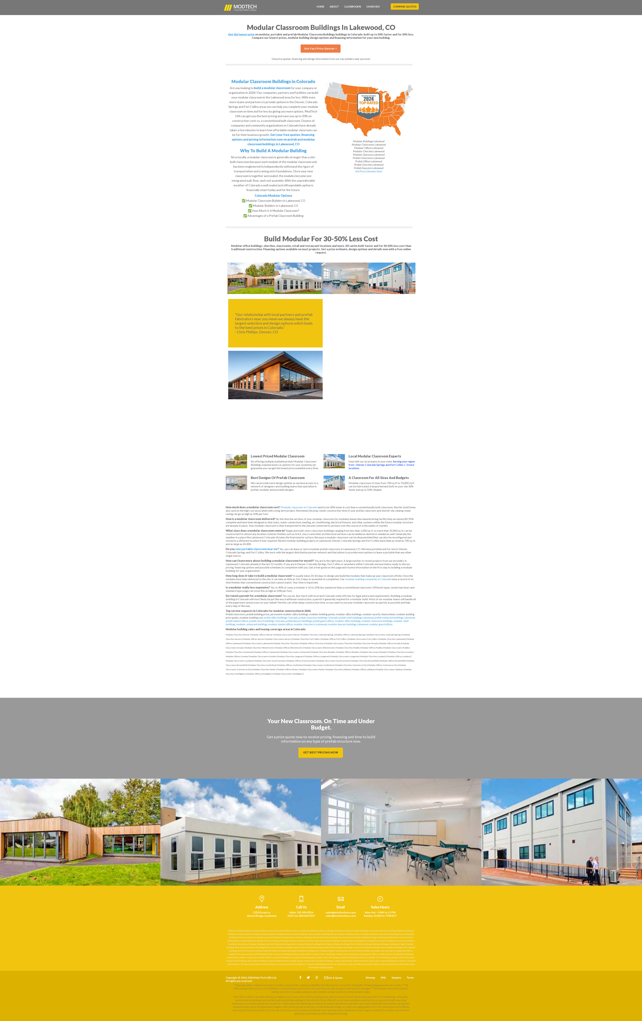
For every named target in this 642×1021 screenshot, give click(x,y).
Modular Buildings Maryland (308, 937)
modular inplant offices (280, 624)
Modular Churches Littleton (338, 669)
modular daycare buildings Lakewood (348, 624)
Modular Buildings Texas (374, 947)
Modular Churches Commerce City (351, 665)
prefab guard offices (323, 620)
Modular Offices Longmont (317, 656)
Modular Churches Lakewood (392, 639)
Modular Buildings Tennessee (349, 947)
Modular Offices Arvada (389, 643)
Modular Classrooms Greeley (262, 656)
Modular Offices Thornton (312, 643)
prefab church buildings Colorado (267, 620)
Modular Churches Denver (238, 634)
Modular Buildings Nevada (335, 941)
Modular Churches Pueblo (348, 647)
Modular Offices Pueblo (371, 647)
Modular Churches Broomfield (365, 660)
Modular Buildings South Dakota (321, 947)
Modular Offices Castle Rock (290, 665)
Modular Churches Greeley (400, 652)
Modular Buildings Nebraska (310, 941)
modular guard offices (380, 624)
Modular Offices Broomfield (392, 660)
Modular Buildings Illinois (325, 934)
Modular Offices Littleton (363, 669)
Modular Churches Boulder (323, 652)
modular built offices (404, 951)
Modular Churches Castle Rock (262, 665)
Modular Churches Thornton (286, 643)
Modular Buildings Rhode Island (262, 947)
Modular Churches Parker (264, 669)
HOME (320, 6)
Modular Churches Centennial (239, 652)
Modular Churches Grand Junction (269, 660)
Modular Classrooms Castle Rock (319, 665)
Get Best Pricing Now (320, 752)
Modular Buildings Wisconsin (340, 951)
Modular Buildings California (313, 931)
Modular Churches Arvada (366, 643)
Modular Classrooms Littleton (389, 669)
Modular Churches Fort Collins (306, 639)
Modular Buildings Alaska (239, 931)
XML (383, 977)
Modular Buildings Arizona (262, 931)
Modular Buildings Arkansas (287, 931)
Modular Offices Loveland (398, 656)
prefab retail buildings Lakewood (356, 617)
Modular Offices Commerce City (382, 665)
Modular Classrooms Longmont (345, 656)
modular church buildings (324, 954)
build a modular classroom (272, 88)
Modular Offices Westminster (288, 647)
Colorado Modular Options (273, 195)
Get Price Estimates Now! (368, 171)
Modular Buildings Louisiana (259, 937)
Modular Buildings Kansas (394, 934)
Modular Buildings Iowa (371, 934)
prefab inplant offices (237, 620)
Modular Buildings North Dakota (319, 944)
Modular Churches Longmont (290, 656)
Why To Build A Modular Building (273, 150)
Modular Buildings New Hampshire (363, 941)
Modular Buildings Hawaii (280, 934)
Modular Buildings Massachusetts (337, 937)
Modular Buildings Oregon (393, 944)
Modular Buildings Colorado (339, 931)
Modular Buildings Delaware (393, 931)
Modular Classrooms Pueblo (396, 647)
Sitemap (370, 977)
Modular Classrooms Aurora (278, 639)
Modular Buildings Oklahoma (368, 944)
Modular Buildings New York (261, 944)
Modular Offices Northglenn (259, 674)
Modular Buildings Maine (284, 937)
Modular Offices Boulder (348, 652)
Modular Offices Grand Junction (301, 660)
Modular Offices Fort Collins (334, 639)
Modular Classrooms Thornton (339, 643)
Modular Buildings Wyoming (367, 951)
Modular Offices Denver (262, 634)
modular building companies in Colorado (368, 579)
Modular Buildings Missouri (259, 941)
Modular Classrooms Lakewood (257, 643)
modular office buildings (347, 620)
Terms (410, 977)
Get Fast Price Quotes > (320, 48)
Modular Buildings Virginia (257, 951)
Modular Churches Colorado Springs (317, 634)
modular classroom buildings (376, 620)
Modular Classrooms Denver (287, 634)
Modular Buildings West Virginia (313, 951)
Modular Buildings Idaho (302, 934)
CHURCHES (373, 6)
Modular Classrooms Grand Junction (333, 660)
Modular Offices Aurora (253, 639)
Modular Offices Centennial (266, 652)
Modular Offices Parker (287, 669)
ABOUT (334, 6)
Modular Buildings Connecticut (366, 931)
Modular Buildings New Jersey (392, 941)
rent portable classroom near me (256, 549)
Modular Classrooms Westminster (319, 647)
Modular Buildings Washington (284, 951)
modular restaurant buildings (251, 624)
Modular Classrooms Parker (312, 669)
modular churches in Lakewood (310, 624)
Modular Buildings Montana (285, 941)
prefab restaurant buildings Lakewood (394, 617)
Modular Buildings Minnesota (392, 937)
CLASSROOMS (352, 6)
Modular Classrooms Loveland (239, 660)
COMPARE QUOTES (404, 6)
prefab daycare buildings (299, 620)
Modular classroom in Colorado (299, 507)
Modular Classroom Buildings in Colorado (273, 81)
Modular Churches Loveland (373, 656)
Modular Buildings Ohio (344, 944)
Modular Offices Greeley (237, 656)
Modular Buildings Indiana (348, 934)
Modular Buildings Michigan (365, 937)
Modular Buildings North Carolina (289, 944)
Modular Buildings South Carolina (291, 947)
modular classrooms (237, 954)
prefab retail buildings (255, 954)
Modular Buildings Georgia (255, 934)
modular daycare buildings (347, 954)
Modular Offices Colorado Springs (350, 634)
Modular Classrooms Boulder (373, 652)
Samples (396, 977)
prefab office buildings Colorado (281, 617)
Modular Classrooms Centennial (294, 652)
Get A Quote (335, 977)
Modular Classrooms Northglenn (288, 674)
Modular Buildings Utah (397, 947)
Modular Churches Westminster (259, 647)
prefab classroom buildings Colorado (318, 617)
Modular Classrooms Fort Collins (363, 639)
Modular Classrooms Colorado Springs (384, 634)
